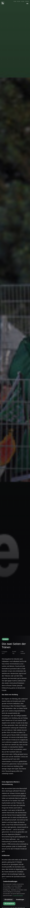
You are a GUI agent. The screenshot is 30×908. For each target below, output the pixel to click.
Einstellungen (20, 899)
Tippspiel (27, 1)
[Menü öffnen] (27, 3)
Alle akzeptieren (9, 903)
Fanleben (5, 639)
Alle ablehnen (8, 899)
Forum (15, 1)
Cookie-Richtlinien (18, 895)
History (18, 1)
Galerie (22, 1)
